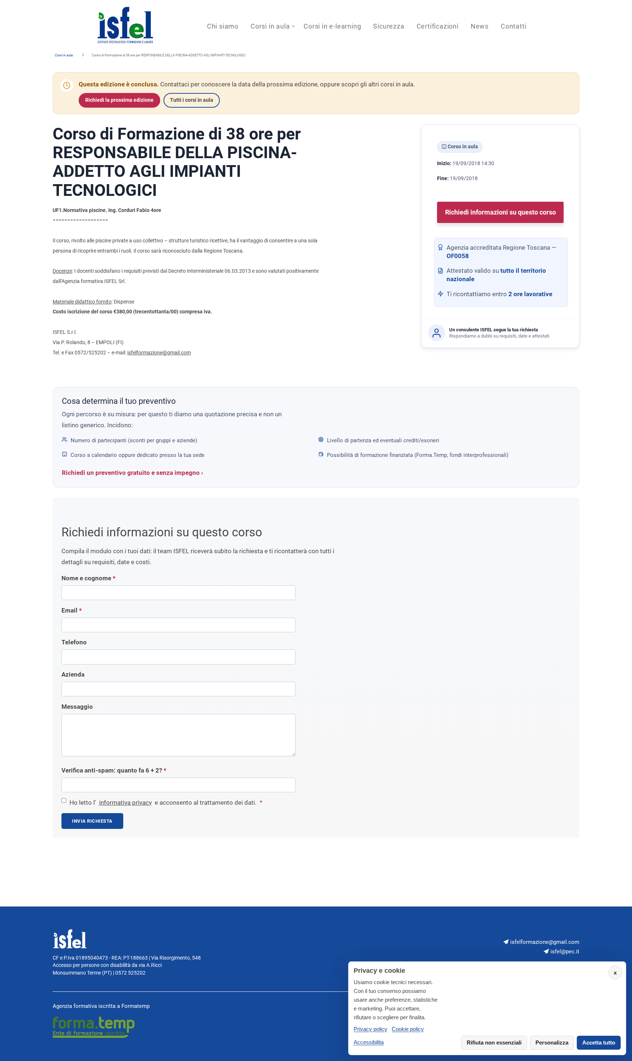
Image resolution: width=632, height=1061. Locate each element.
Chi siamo (222, 26)
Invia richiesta (92, 821)
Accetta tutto (598, 1043)
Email (71, 610)
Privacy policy (370, 1029)
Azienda (72, 674)
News (480, 26)
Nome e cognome (88, 578)
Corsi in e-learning (332, 26)
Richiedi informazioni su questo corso (500, 212)
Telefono (74, 642)
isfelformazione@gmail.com (159, 352)
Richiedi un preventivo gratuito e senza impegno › (132, 472)
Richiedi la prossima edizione (119, 100)
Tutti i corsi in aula (191, 100)
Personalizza (551, 1043)
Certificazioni (438, 26)
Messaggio (77, 706)
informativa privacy (125, 802)
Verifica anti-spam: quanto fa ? (113, 770)
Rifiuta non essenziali (494, 1043)
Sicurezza (388, 26)
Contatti (513, 26)
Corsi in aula (270, 26)
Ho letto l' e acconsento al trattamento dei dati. (165, 802)
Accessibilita (369, 1042)
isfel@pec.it (564, 951)
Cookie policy (408, 1029)
